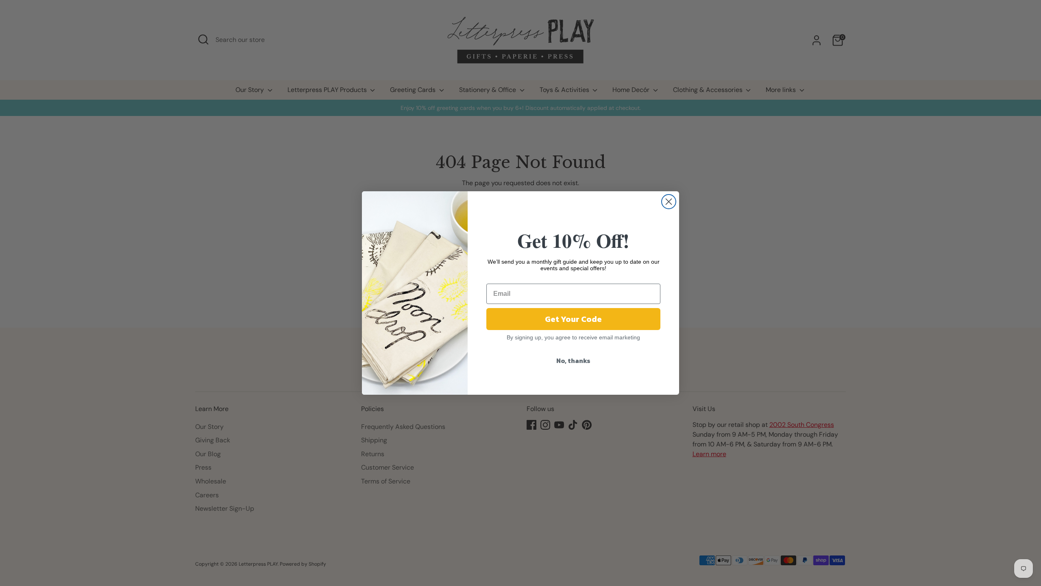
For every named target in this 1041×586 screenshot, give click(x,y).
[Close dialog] (669, 202)
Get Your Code (573, 319)
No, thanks (573, 360)
